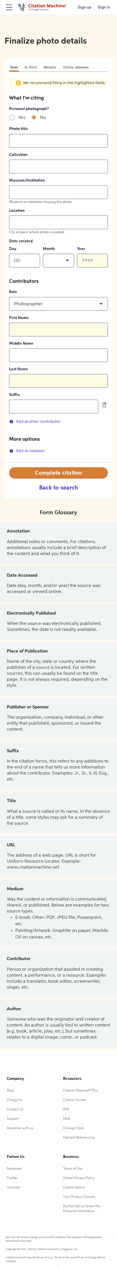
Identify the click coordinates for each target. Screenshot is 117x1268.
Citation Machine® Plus (80, 1090)
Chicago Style (73, 1128)
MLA (66, 1119)
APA (66, 1109)
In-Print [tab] (31, 67)
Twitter (12, 1178)
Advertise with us (20, 1128)
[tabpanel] (58, 270)
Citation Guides (75, 1100)
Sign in (104, 7)
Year (81, 249)
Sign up (84, 7)
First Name (19, 318)
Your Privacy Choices (79, 1197)
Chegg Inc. (15, 1100)
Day (12, 249)
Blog (10, 1090)
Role (13, 292)
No (43, 117)
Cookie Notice (74, 1187)
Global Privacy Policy (79, 1178)
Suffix (14, 395)
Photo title (18, 129)
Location (17, 211)
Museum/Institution (27, 180)
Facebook (14, 1169)
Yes (21, 117)
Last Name (18, 369)
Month (49, 249)
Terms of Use (73, 1169)
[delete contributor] (104, 405)
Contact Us (15, 1109)
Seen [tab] (14, 67)
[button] (58, 260)
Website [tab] (49, 67)
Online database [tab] (76, 67)
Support (13, 1119)
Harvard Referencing (79, 1137)
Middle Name (21, 344)
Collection (18, 155)
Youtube (13, 1187)
